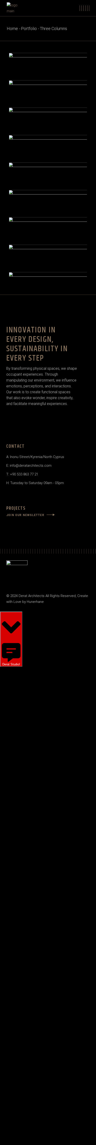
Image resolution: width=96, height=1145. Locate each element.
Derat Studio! (11, 664)
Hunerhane (35, 602)
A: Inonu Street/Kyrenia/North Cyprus (35, 457)
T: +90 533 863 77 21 (22, 474)
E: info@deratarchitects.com (28, 465)
